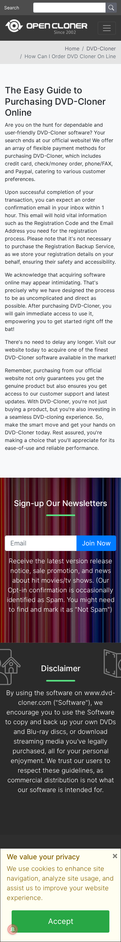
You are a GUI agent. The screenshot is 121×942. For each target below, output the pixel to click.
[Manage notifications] (12, 929)
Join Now (96, 543)
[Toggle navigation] (107, 28)
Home (72, 48)
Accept (60, 921)
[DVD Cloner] (46, 28)
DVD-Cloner (101, 48)
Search (11, 7)
